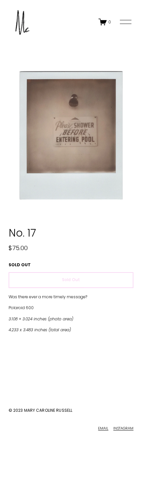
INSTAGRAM (123, 428)
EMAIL (103, 428)
